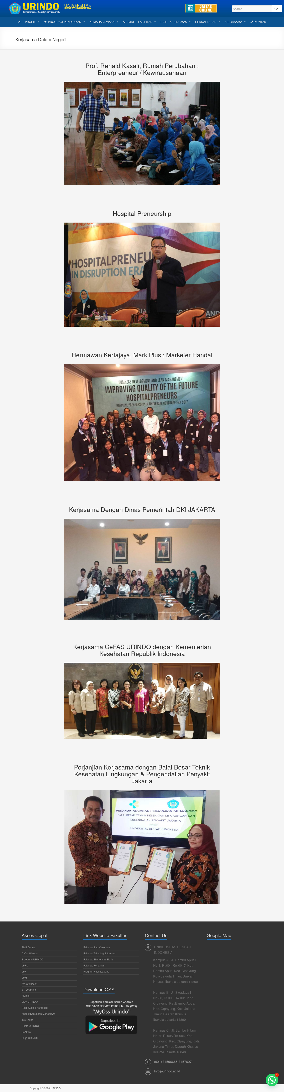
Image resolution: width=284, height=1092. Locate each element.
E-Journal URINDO (32, 959)
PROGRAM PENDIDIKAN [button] (64, 22)
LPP (24, 971)
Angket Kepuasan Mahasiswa (38, 1013)
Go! (276, 9)
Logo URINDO (30, 1038)
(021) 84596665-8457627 (173, 1061)
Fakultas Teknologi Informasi (99, 953)
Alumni (26, 995)
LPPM (25, 965)
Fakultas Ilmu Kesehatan (97, 947)
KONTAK (260, 22)
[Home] (19, 22)
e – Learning (29, 989)
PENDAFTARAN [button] (205, 22)
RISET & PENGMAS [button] (174, 22)
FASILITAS (145, 22)
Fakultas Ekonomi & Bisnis (98, 959)
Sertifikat (26, 1031)
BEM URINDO (30, 1001)
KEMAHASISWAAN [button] (102, 22)
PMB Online (28, 947)
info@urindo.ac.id (167, 1071)
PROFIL (30, 22)
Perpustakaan (29, 983)
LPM (24, 977)
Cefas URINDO (30, 1025)
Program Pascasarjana (96, 971)
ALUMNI (128, 22)
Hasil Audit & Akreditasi (35, 1007)
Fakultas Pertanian (94, 965)
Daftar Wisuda (30, 953)
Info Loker (27, 1019)
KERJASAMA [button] (233, 22)
